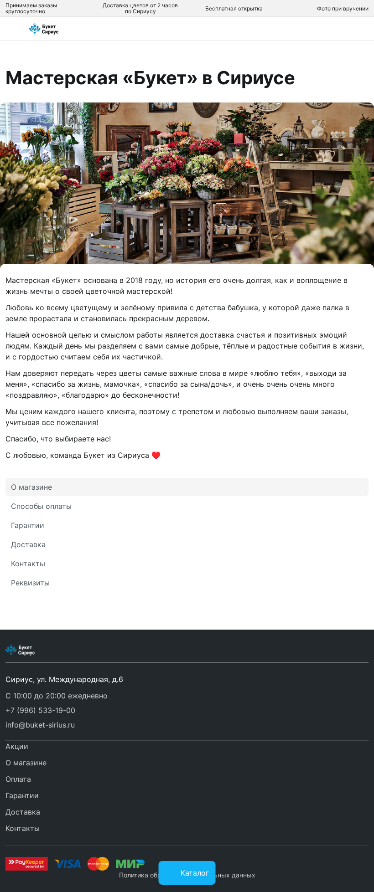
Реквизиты (30, 582)
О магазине (31, 487)
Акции (16, 746)
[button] (40, 710)
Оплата (18, 779)
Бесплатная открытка (234, 8)
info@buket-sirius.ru (40, 724)
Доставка (28, 544)
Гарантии (27, 525)
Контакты (28, 563)
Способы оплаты (41, 506)
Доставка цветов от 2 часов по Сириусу (140, 8)
